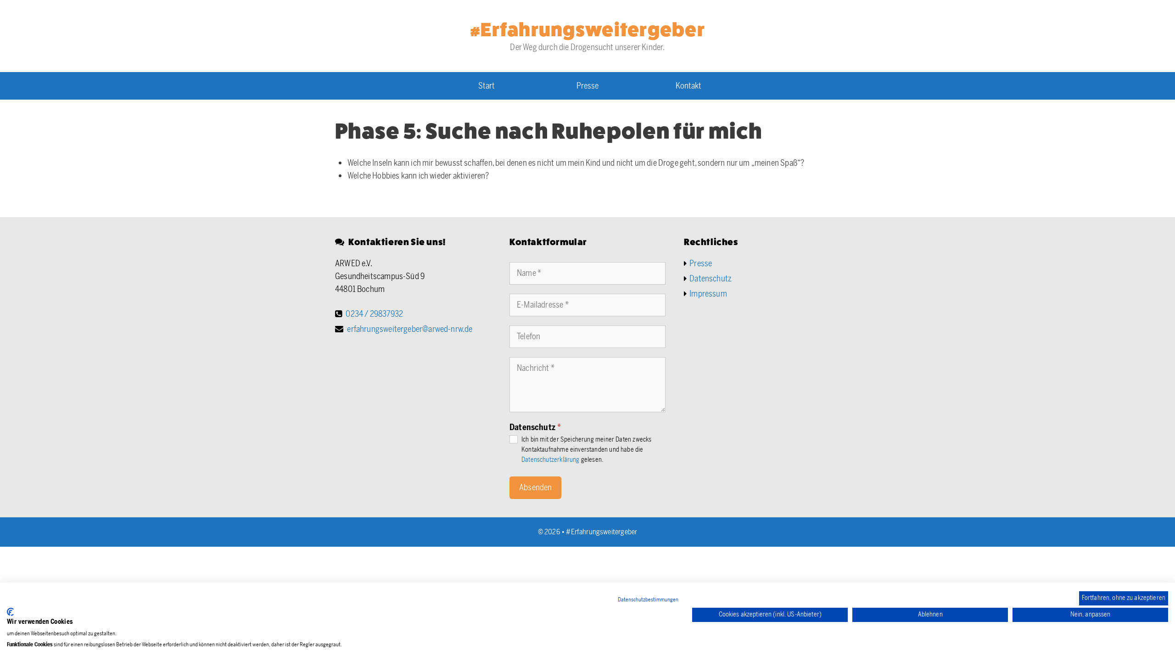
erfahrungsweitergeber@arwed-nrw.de (409, 329)
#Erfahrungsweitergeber (587, 30)
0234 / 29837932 (374, 313)
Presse (587, 85)
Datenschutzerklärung (550, 459)
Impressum (708, 293)
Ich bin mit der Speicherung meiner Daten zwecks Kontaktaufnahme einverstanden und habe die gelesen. (586, 450)
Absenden (535, 487)
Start (486, 85)
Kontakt (688, 85)
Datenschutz (535, 427)
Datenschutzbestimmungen (648, 599)
